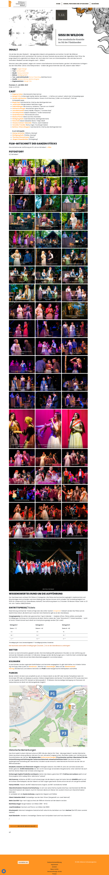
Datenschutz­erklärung (54, 862)
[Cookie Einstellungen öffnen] (4, 871)
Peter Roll (15, 121)
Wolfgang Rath (23, 75)
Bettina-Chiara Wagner (21, 127)
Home (58, 4)
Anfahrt (54, 867)
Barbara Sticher (23, 79)
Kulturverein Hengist (48, 757)
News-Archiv (54, 869)
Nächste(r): (23, 826)
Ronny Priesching (35, 77)
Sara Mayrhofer (18, 113)
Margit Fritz (28, 81)
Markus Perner (17, 117)
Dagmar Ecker (17, 94)
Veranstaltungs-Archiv (54, 871)
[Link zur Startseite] (17, 4)
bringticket (57, 611)
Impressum (54, 864)
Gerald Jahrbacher (19, 98)
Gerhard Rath (20, 71)
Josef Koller (16, 104)
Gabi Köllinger (17, 106)
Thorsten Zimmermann (20, 137)
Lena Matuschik (18, 111)
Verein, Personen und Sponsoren (75, 4)
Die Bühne (95, 4)
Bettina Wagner (34, 79)
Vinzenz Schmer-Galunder (22, 123)
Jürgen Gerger (22, 69)
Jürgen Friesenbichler (20, 139)
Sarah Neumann (18, 115)
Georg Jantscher (23, 73)
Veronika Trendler (18, 125)
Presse (54, 874)
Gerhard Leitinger (18, 108)
